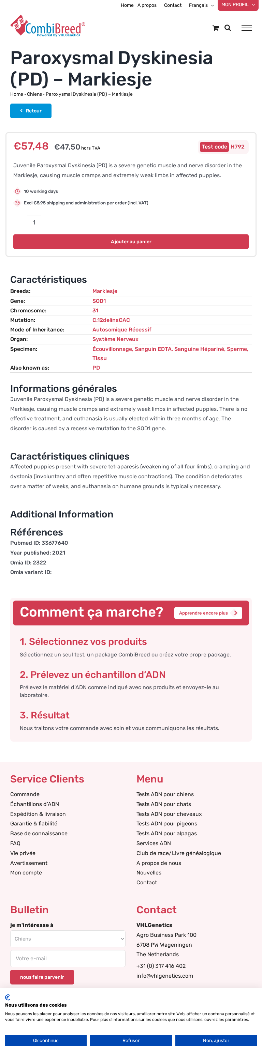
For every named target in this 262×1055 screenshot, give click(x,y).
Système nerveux (115, 339)
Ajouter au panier (131, 242)
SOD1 (99, 301)
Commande (25, 794)
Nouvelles (148, 872)
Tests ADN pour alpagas (166, 833)
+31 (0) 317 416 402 (161, 966)
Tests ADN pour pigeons (166, 823)
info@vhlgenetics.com (164, 976)
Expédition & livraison (38, 814)
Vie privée (22, 853)
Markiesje (104, 291)
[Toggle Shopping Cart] (216, 27)
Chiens (34, 94)
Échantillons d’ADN (34, 804)
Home (16, 94)
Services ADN (153, 843)
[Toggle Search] (227, 27)
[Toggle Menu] (246, 28)
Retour (34, 111)
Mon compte (26, 872)
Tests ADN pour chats (163, 804)
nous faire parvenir (42, 977)
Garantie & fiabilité (33, 823)
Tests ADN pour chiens (165, 794)
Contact (146, 882)
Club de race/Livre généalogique (178, 853)
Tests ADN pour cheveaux (169, 814)
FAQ (15, 843)
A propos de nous (158, 863)
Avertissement (28, 863)
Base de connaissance (39, 833)
